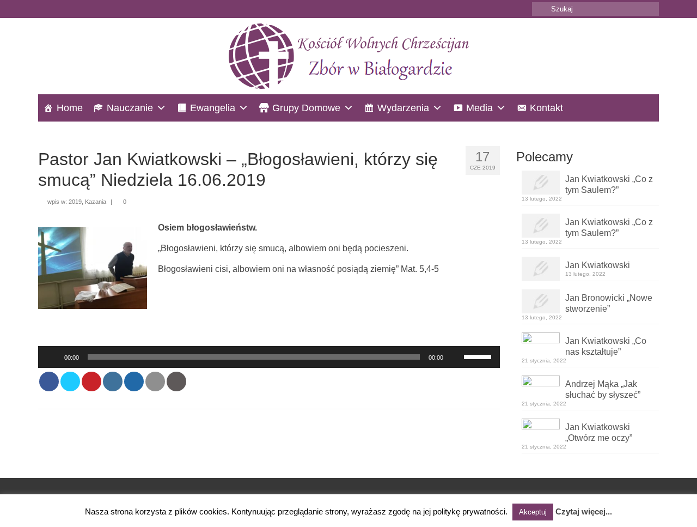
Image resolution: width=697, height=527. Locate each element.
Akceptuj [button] (533, 512)
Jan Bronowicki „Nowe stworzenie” (608, 303)
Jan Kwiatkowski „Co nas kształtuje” (605, 346)
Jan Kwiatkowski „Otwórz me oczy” (598, 432)
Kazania (95, 201)
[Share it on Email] (155, 381)
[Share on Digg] (134, 381)
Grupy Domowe (306, 107)
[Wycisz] (455, 357)
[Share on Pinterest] (91, 381)
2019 (75, 201)
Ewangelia (212, 107)
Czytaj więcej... (583, 511)
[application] (269, 357)
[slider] (479, 356)
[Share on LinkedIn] (113, 381)
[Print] (176, 381)
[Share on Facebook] (49, 381)
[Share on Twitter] (70, 381)
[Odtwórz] (52, 357)
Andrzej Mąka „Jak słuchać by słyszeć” (602, 389)
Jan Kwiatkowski (597, 265)
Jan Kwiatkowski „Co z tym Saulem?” (609, 184)
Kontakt (546, 107)
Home (70, 107)
